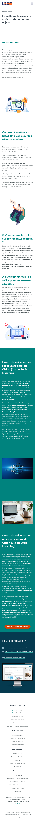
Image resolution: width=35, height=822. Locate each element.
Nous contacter (17, 723)
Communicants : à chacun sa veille (15, 648)
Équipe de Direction (17, 757)
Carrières (17, 760)
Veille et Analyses (17, 741)
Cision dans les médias (17, 763)
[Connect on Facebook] (15, 803)
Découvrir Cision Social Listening (17, 626)
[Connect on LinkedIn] (17, 803)
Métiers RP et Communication (17, 785)
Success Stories (17, 775)
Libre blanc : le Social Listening (14, 657)
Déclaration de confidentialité (23, 812)
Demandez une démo (17, 716)
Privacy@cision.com (21, 799)
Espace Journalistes (17, 720)
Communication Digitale (17, 738)
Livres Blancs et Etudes (17, 782)
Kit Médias (17, 766)
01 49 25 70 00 (18, 710)
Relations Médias (17, 735)
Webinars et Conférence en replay (17, 778)
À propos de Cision (17, 753)
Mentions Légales (10, 812)
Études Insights (17, 791)
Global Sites (23, 817)
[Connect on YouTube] (19, 803)
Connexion (14, 817)
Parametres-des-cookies (11, 814)
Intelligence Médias (17, 744)
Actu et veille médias (17, 788)
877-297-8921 (26, 801)
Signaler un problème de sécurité (17, 726)
